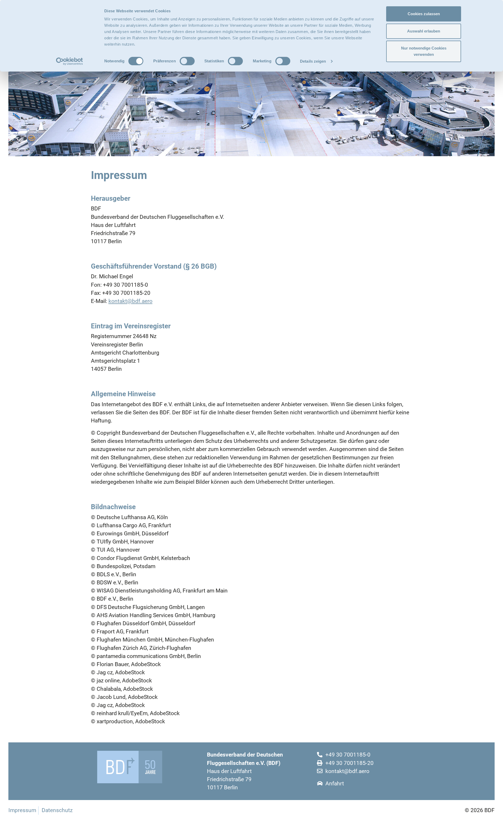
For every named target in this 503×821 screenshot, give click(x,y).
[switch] (187, 61)
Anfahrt (334, 783)
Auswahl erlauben (423, 31)
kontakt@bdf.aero (130, 301)
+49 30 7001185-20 (349, 763)
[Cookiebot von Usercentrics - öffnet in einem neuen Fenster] (69, 61)
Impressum (22, 810)
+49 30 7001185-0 (347, 755)
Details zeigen (313, 61)
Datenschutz (57, 810)
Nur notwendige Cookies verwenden (423, 51)
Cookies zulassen (424, 14)
